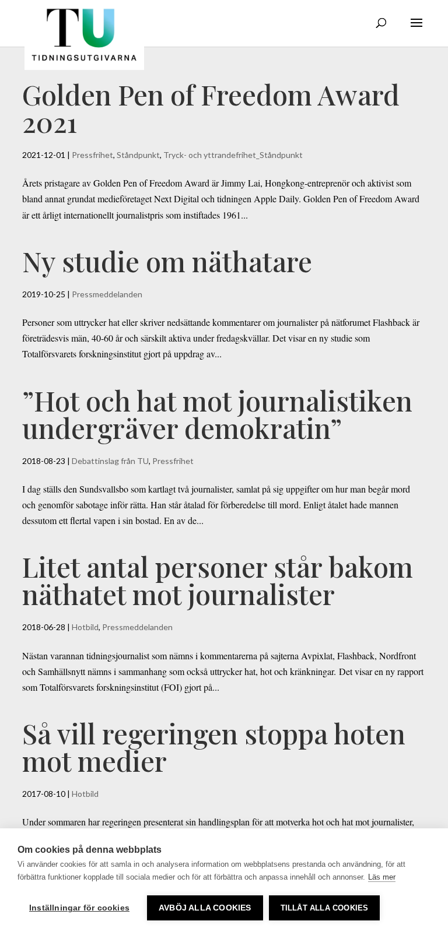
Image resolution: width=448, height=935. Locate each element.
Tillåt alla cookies (325, 908)
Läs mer (382, 877)
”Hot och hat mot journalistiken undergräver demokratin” (217, 414)
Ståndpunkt (138, 155)
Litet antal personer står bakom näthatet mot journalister (217, 580)
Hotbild (85, 627)
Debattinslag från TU (110, 461)
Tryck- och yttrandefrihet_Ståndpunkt (233, 155)
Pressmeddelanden (107, 294)
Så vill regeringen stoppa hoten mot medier (213, 747)
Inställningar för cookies (79, 908)
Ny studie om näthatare (167, 260)
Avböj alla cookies (205, 908)
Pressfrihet (92, 155)
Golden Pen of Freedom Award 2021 (211, 108)
